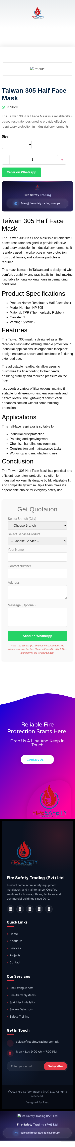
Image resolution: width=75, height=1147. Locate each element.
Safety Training (19, 1016)
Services (15, 948)
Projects (15, 955)
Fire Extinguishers (22, 988)
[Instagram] (20, 909)
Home (14, 934)
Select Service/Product (24, 534)
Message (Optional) (22, 605)
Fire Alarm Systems (23, 995)
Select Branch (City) (22, 518)
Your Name (16, 549)
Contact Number (19, 566)
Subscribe (55, 1066)
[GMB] (49, 909)
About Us (16, 941)
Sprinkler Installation (23, 1002)
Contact (15, 962)
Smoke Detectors (21, 1009)
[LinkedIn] (30, 909)
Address (14, 582)
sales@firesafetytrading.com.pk (37, 1041)
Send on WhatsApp (37, 636)
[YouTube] (39, 909)
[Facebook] (10, 909)
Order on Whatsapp (21, 172)
